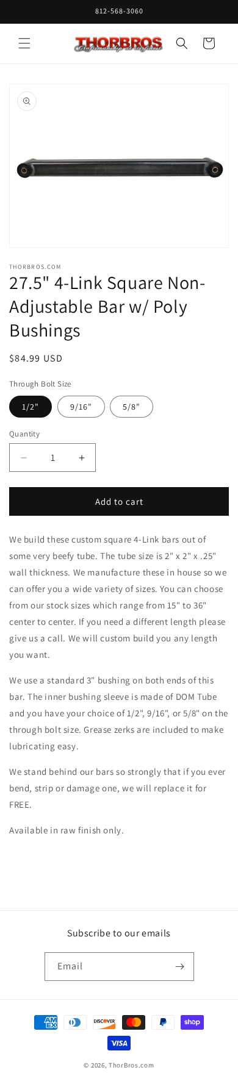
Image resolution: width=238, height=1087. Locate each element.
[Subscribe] (180, 966)
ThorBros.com (131, 1065)
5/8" (131, 406)
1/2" (30, 406)
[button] (24, 43)
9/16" (81, 406)
